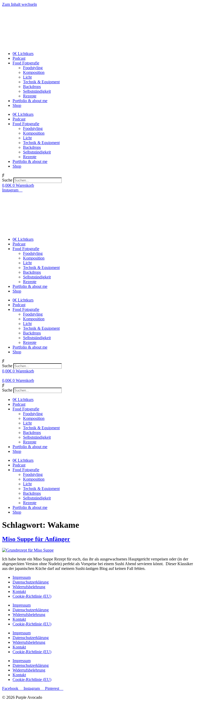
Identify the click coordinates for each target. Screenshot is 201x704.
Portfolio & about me (30, 100)
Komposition (33, 72)
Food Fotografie (26, 63)
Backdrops (32, 86)
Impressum (22, 577)
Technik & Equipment (41, 82)
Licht (27, 77)
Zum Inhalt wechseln (19, 4)
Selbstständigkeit (37, 91)
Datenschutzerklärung (31, 582)
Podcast (19, 58)
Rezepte (29, 96)
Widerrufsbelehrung (29, 587)
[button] (100, 175)
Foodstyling (33, 67)
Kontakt (19, 591)
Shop (17, 105)
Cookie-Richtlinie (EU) (32, 596)
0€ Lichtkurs (23, 53)
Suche (7, 180)
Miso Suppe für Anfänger (36, 539)
